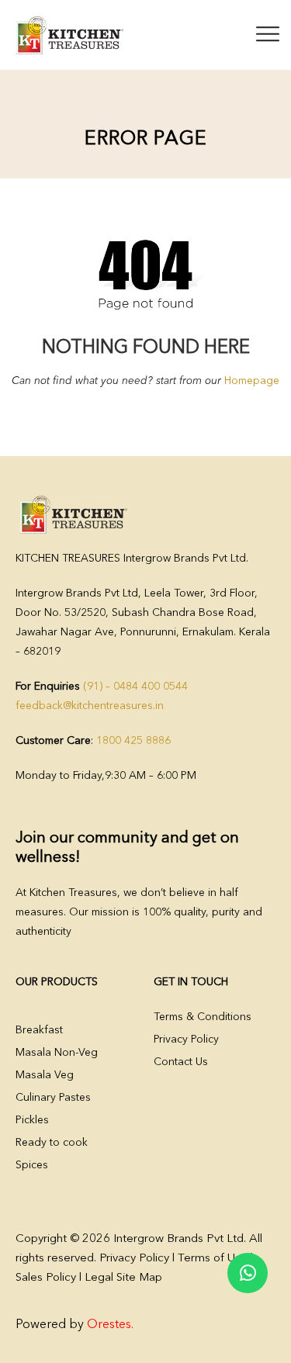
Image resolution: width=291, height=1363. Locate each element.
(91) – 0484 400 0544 (135, 686)
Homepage (251, 380)
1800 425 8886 (133, 740)
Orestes (109, 1325)
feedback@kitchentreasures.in (90, 706)
